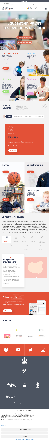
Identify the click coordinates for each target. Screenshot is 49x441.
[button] (47, 410)
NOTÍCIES (9, 311)
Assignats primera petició (24, 37)
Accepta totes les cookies (25, 429)
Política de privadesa (26, 439)
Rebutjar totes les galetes (24, 433)
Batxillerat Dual (32, 97)
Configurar (24, 436)
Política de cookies (18, 439)
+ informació (13, 150)
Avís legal (32, 439)
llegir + (6, 68)
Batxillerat (32, 79)
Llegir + (6, 172)
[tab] (8, 116)
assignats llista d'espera (24, 42)
